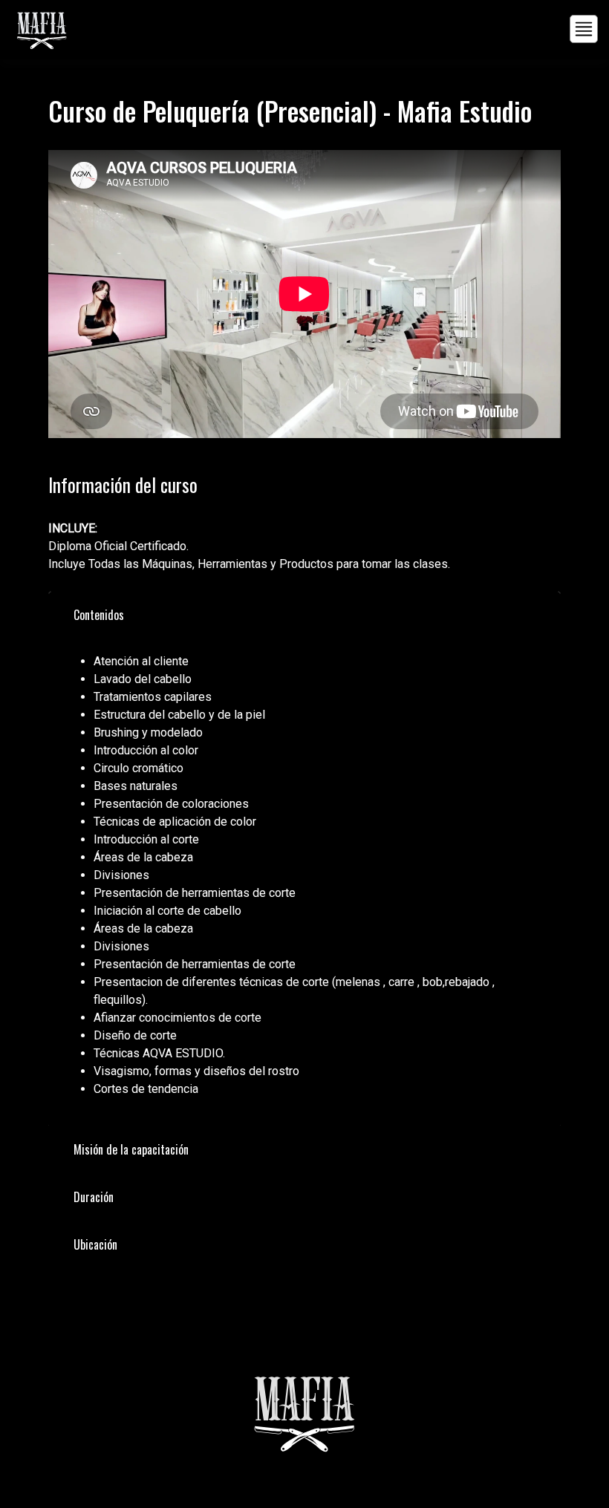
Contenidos (99, 615)
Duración (94, 1197)
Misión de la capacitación (131, 1149)
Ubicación (95, 1244)
